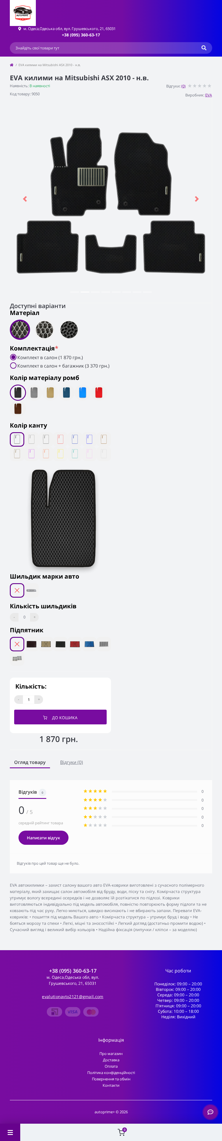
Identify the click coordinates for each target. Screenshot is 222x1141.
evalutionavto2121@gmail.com (72, 996)
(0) (183, 86)
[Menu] (10, 1132)
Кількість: (31, 686)
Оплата (111, 1066)
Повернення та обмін (111, 1079)
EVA (208, 95)
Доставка (111, 1059)
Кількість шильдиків (43, 606)
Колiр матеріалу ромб (44, 377)
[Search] (204, 48)
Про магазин (111, 1053)
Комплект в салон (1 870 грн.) (50, 357)
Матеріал (25, 312)
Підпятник (26, 630)
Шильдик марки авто (44, 576)
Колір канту (28, 425)
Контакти (111, 1085)
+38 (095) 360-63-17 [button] (73, 970)
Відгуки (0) (71, 762)
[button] (81, 35)
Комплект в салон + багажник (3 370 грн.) (63, 365)
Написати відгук (43, 837)
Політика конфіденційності (111, 1072)
